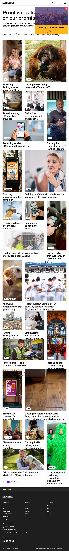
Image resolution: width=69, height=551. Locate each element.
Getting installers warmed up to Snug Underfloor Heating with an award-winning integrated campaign (44, 416)
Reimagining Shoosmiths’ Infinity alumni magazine (34, 227)
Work (48, 506)
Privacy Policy (6, 548)
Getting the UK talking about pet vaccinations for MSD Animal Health (33, 448)
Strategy (5, 519)
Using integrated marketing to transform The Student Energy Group (56, 478)
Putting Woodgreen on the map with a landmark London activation (12, 338)
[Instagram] (4, 541)
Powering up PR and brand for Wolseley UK (15, 364)
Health (26, 514)
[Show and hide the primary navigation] (65, 3)
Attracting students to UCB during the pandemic (16, 144)
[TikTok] (13, 541)
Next (18, 482)
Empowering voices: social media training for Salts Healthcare (34, 336)
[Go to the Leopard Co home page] (34, 497)
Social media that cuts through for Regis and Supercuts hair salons (56, 259)
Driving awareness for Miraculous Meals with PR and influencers (20, 474)
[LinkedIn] (7, 541)
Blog (48, 511)
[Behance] (10, 541)
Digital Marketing (7, 514)
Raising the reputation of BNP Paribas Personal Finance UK (56, 147)
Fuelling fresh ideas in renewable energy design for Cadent (20, 254)
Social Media (6, 511)
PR (3, 508)
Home (4, 489)
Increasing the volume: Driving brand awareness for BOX (56, 366)
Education (27, 511)
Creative (5, 506)
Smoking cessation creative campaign (12, 197)
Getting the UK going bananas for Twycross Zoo (38, 86)
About (48, 508)
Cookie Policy (14, 548)
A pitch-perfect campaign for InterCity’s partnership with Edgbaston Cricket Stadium (40, 306)
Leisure (27, 506)
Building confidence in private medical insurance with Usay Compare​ (45, 195)
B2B (26, 516)
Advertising (6, 516)
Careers (49, 514)
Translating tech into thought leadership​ (11, 226)
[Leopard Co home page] (8, 3)
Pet (26, 519)
